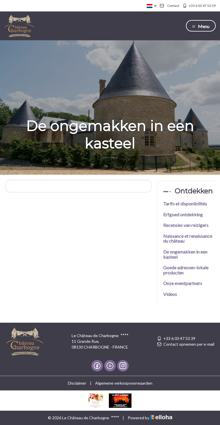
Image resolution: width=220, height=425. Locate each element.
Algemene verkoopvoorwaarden (123, 383)
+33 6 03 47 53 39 (179, 338)
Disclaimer (77, 383)
